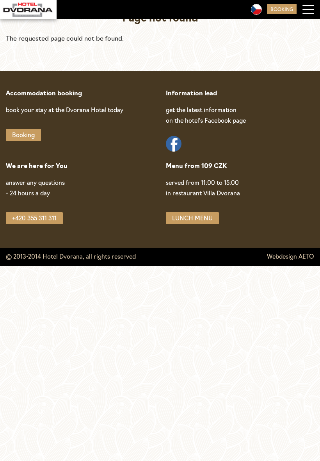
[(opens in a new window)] (173, 145)
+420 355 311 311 (34, 219)
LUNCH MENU (192, 219)
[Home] (28, 9)
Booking (281, 9)
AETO (306, 257)
